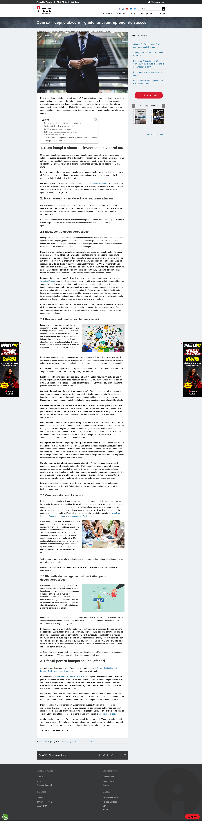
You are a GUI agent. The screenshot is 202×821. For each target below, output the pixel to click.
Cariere (106, 785)
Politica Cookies (110, 802)
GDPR (105, 806)
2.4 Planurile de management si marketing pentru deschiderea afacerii (70, 138)
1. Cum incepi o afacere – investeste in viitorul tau (62, 123)
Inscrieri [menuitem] (122, 14)
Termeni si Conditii (111, 798)
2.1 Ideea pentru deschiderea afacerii (58, 129)
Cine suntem (108, 777)
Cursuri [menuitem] (108, 14)
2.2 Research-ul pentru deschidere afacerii (60, 132)
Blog (39, 781)
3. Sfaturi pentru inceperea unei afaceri (57, 141)
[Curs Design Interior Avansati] (157, 116)
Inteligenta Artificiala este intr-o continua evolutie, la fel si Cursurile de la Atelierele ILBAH (148, 64)
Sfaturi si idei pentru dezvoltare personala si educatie (61, 31)
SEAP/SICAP (42, 806)
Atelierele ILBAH (41, 31)
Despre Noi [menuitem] (147, 14)
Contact (40, 798)
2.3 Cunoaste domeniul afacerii (56, 135)
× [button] (20, 343)
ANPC (105, 810)
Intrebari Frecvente (45, 802)
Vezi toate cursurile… (155, 134)
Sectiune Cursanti (44, 785)
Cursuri (40, 777)
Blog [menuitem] (133, 14)
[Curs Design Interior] (139, 116)
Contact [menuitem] (161, 14)
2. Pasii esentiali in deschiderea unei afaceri (59, 126)
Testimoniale (108, 781)
